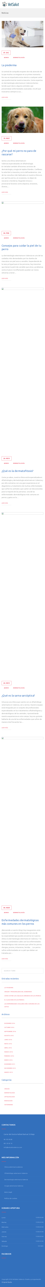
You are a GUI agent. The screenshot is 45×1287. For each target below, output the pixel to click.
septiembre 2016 (10, 1031)
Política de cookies (10, 1198)
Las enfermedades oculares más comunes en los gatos (22, 1005)
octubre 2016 (9, 1027)
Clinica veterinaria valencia (13, 1167)
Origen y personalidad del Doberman (18, 991)
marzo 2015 (8, 1072)
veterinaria (8, 1104)
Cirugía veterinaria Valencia (13, 1186)
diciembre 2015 (9, 1064)
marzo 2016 (8, 1052)
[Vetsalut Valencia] (11, 4)
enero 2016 (8, 1060)
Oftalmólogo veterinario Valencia (15, 1173)
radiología (8, 1100)
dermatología (18, 57)
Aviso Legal (8, 1192)
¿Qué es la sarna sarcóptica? (18, 695)
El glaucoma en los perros (14, 1000)
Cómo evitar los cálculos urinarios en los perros (22, 995)
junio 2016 (8, 1039)
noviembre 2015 (10, 1068)
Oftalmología (9, 1096)
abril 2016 (8, 1047)
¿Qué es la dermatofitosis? (17, 470)
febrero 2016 (9, 1056)
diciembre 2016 (9, 1023)
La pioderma (9, 65)
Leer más (5, 97)
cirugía (7, 1088)
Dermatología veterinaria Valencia (16, 1179)
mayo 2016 (8, 1043)
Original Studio (7, 1282)
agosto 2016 (9, 1035)
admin (6, 57)
